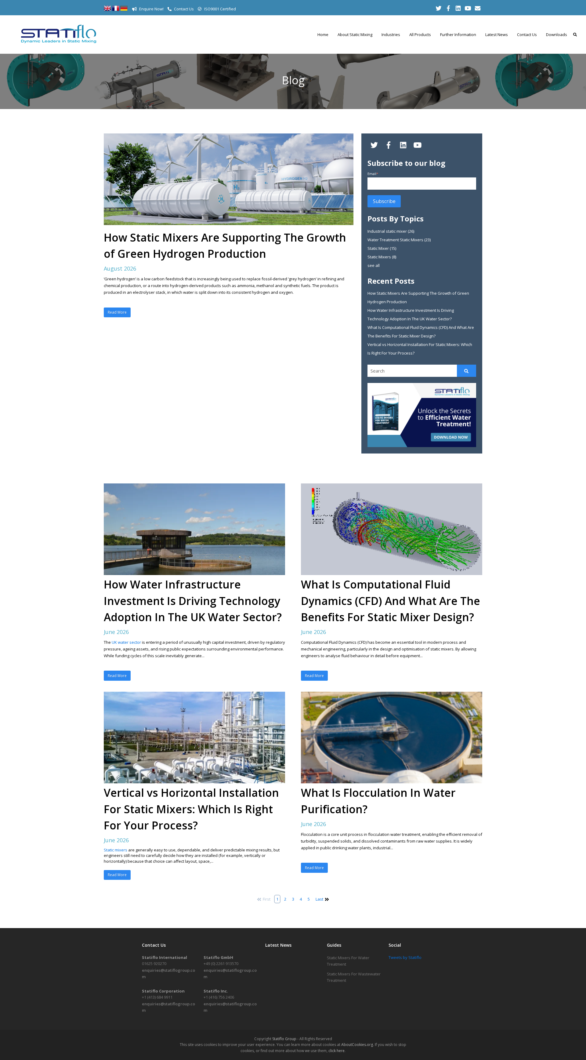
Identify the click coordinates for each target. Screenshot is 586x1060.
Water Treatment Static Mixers (399, 239)
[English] (107, 10)
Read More (117, 312)
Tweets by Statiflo (405, 957)
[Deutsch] (124, 10)
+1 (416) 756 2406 (219, 997)
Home (322, 34)
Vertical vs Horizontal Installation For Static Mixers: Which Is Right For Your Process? (191, 808)
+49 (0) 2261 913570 (221, 963)
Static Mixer (381, 248)
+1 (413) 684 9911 (157, 997)
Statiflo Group (284, 1038)
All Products (420, 34)
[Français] (115, 10)
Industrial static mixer (390, 231)
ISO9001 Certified (219, 9)
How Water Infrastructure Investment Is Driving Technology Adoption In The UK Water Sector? (193, 600)
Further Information (458, 34)
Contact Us (183, 9)
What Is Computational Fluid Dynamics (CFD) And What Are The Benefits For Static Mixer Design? (390, 600)
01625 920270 (154, 963)
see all (373, 265)
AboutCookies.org (357, 1044)
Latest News (496, 34)
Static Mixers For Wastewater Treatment (354, 977)
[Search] (466, 371)
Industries (391, 34)
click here (336, 1050)
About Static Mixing (355, 34)
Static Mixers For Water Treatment (348, 961)
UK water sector (126, 642)
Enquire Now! (151, 9)
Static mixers (115, 850)
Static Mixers (381, 257)
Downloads (556, 34)
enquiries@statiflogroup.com (168, 973)
